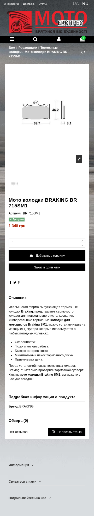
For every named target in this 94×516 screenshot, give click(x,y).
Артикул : (15, 213)
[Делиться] (10, 282)
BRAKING (26, 406)
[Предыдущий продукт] (82, 52)
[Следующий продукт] (84, 52)
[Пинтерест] (19, 282)
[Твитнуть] (14, 282)
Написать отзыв (69, 432)
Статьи (43, 3)
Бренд (14, 406)
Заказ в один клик (47, 267)
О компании (12, 3)
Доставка (29, 3)
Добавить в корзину (50, 255)
